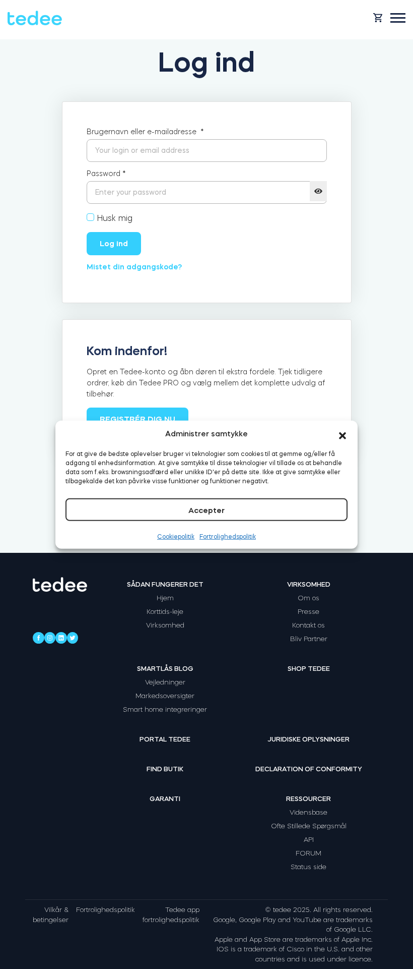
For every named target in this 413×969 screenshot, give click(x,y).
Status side (308, 867)
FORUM (308, 853)
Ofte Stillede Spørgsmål (309, 826)
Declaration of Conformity (308, 769)
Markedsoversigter (164, 696)
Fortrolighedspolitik (227, 537)
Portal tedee (165, 739)
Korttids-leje (165, 611)
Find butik (165, 769)
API (309, 839)
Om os (308, 598)
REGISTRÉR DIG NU (137, 419)
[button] (342, 434)
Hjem (165, 598)
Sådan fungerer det (165, 584)
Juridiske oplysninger (308, 739)
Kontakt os (308, 625)
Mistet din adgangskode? (134, 266)
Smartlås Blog (165, 668)
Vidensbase (308, 812)
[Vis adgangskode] (318, 191)
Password (106, 173)
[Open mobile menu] (397, 18)
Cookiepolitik (175, 537)
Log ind (114, 243)
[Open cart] (377, 17)
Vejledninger (165, 682)
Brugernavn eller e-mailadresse (145, 131)
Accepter (206, 510)
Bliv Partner (308, 639)
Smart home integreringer (165, 709)
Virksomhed (165, 625)
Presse (308, 611)
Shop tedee (309, 668)
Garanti (165, 798)
